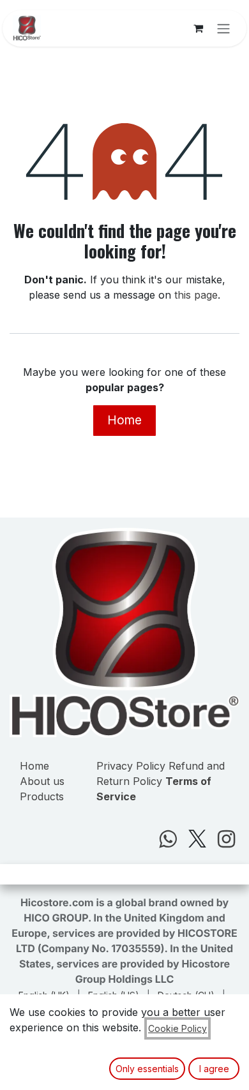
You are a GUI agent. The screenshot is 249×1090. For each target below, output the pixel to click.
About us (42, 781)
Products (42, 796)
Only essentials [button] (147, 1068)
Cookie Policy (177, 1028)
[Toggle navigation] (223, 28)
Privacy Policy (130, 765)
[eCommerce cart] (198, 28)
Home (124, 420)
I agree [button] (214, 1068)
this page (196, 294)
